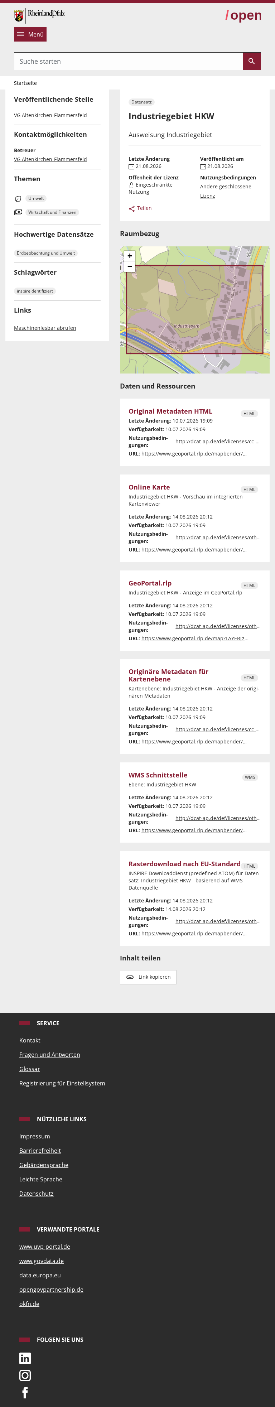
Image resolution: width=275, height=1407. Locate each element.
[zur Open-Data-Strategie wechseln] (243, 15)
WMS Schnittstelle (158, 775)
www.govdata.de (41, 1261)
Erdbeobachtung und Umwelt (46, 253)
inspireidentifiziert (35, 291)
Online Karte (149, 487)
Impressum (34, 1136)
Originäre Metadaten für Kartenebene (168, 675)
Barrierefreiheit (40, 1151)
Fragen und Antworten (49, 1055)
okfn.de (29, 1304)
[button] (129, 256)
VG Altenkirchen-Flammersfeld (50, 159)
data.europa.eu (40, 1275)
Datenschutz (36, 1194)
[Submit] (252, 61)
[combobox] (128, 61)
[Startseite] (39, 15)
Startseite (25, 82)
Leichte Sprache (40, 1179)
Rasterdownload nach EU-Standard (185, 864)
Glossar (29, 1069)
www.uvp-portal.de (44, 1247)
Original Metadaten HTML (170, 411)
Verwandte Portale (67, 1229)
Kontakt (29, 1040)
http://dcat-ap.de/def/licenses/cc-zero (220, 441)
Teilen (144, 207)
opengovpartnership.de (51, 1289)
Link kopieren (155, 976)
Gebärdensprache (43, 1165)
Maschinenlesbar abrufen (45, 327)
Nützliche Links (61, 1119)
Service (47, 1023)
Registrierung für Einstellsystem (62, 1083)
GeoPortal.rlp (150, 583)
